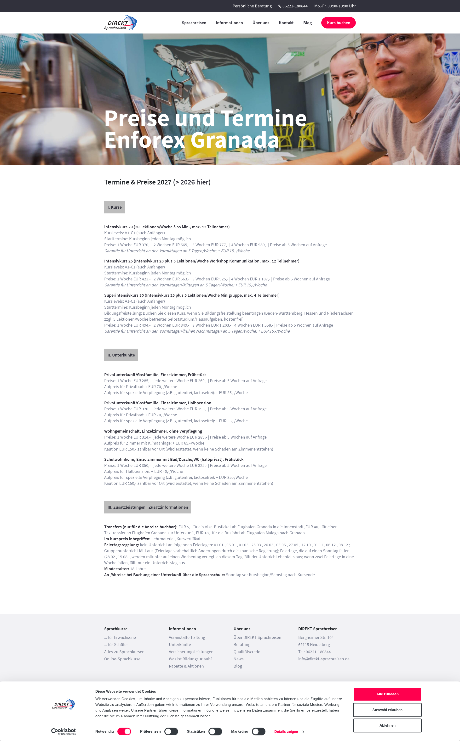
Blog (307, 22)
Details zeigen (286, 732)
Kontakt (286, 22)
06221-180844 (295, 6)
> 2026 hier (191, 181)
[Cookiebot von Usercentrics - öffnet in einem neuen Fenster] (64, 731)
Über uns (261, 22)
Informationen (229, 22)
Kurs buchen (338, 22)
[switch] (171, 731)
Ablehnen (388, 725)
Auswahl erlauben (387, 710)
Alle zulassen (387, 694)
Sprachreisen (194, 22)
